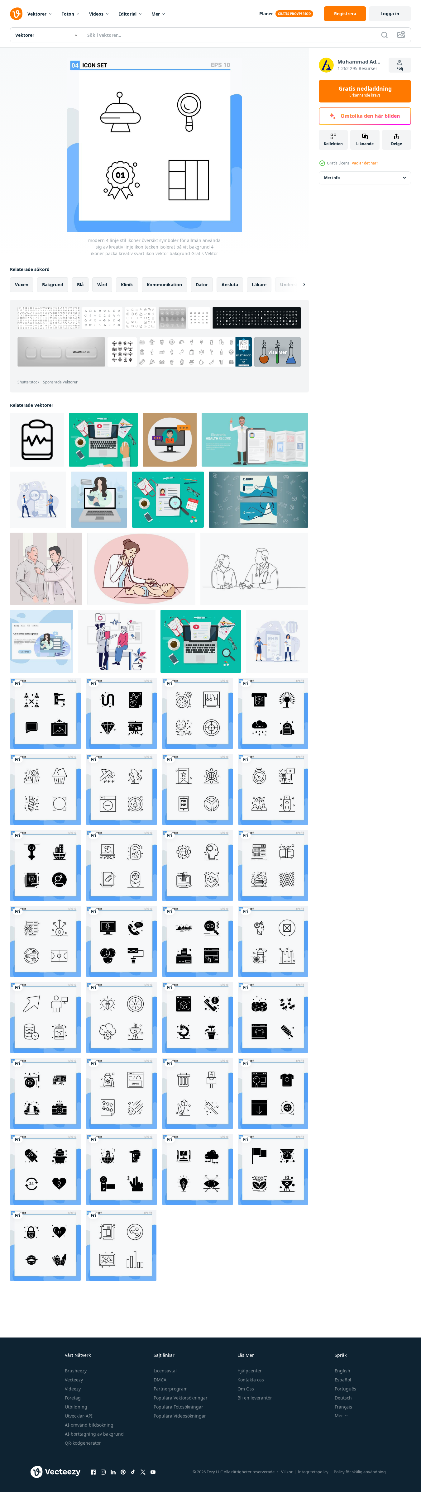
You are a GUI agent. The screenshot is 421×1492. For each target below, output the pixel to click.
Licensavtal (165, 1371)
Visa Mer (277, 352)
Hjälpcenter (249, 1371)
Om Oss (245, 1389)
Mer (155, 14)
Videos (96, 14)
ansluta (230, 284)
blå (80, 284)
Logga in (389, 14)
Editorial (127, 14)
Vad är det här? (365, 163)
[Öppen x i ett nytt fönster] (143, 1471)
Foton (67, 14)
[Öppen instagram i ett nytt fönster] (103, 1471)
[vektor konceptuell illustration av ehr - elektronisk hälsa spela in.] (255, 440)
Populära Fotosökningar (178, 1407)
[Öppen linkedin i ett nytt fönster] (113, 1471)
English (342, 1371)
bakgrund (52, 284)
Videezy (73, 1389)
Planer (266, 14)
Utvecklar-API (79, 1416)
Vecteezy (74, 1380)
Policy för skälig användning (360, 1472)
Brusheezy (76, 1371)
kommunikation (164, 284)
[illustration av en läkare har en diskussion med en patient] (116, 641)
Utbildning (76, 1407)
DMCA (160, 1380)
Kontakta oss (250, 1380)
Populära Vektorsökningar (181, 1398)
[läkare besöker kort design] (258, 500)
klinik (127, 284)
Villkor (287, 1472)
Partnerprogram (171, 1389)
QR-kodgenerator (83, 1443)
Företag (73, 1398)
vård (102, 284)
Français (343, 1407)
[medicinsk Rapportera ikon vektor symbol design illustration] (37, 440)
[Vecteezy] (16, 13)
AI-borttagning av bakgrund (94, 1434)
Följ (399, 68)
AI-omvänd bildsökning (89, 1425)
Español (343, 1380)
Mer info (332, 177)
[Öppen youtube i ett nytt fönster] (153, 1471)
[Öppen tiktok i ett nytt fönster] (133, 1471)
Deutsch (343, 1398)
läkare (259, 284)
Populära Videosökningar (180, 1416)
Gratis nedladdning (365, 91)
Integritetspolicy (313, 1472)
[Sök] (384, 35)
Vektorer (36, 14)
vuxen (21, 284)
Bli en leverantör (254, 1398)
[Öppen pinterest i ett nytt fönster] (123, 1471)
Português (345, 1389)
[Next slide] (299, 284)
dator (202, 284)
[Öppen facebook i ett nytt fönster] (93, 1471)
